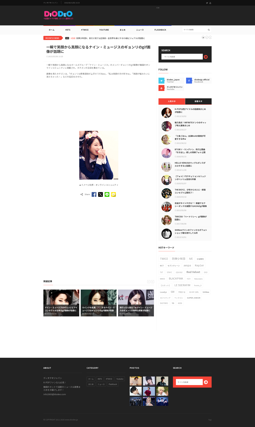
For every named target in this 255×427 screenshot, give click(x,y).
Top (210, 419)
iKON (180, 303)
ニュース (140, 29)
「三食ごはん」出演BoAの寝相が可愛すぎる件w (190, 137)
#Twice (85, 29)
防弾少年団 (178, 258)
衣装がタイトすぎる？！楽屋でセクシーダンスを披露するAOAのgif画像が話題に (191, 206)
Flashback (160, 29)
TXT (161, 272)
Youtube (119, 379)
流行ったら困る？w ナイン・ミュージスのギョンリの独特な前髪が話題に (136, 309)
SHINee (206, 292)
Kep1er (199, 265)
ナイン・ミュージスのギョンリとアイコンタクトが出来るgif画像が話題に (61, 309)
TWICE (164, 258)
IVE (191, 258)
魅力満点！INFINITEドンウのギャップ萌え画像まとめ (190, 124)
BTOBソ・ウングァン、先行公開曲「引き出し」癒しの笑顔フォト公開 (190, 151)
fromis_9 (197, 285)
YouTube (104, 29)
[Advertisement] (158, 16)
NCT (162, 265)
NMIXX (162, 278)
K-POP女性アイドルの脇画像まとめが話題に (190, 110)
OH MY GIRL (194, 292)
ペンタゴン (178, 297)
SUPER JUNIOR (193, 297)
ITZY (189, 278)
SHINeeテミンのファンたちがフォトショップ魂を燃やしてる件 (191, 231)
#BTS (67, 29)
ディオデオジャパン (50, 3)
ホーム (51, 29)
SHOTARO (164, 303)
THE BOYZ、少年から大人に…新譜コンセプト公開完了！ (190, 191)
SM (172, 292)
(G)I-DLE (179, 272)
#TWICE (109, 379)
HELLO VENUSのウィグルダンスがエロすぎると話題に (190, 164)
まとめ (122, 29)
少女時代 (200, 259)
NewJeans (198, 278)
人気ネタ (172, 101)
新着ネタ (198, 101)
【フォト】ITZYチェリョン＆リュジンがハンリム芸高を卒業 (190, 178)
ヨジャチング (165, 297)
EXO (205, 272)
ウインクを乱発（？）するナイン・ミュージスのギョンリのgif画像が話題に (98, 310)
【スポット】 (165, 285)
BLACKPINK (176, 278)
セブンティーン (174, 265)
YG (173, 303)
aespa (187, 265)
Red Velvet (193, 272)
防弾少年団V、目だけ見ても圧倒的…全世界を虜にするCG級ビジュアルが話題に (110, 38)
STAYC (169, 272)
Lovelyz (163, 292)
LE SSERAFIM (182, 285)
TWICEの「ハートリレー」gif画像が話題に (191, 218)
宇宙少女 (181, 292)
